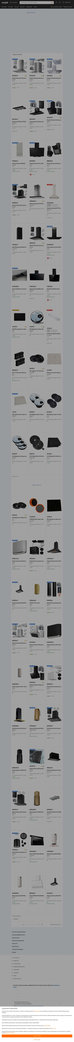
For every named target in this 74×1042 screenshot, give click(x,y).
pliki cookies (36, 1011)
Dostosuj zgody (47, 1025)
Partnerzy (54, 1028)
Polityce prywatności (9, 1032)
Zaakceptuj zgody (37, 1035)
